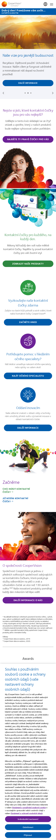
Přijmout (28, 835)
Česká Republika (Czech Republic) (45, 4)
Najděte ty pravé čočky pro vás (28, 139)
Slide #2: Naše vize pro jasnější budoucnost (28, 93)
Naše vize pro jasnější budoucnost (28, 55)
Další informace (28, 82)
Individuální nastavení (28, 819)
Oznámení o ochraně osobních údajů (26, 813)
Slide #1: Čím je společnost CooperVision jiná (25, 93)
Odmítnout (28, 827)
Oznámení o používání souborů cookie (29, 807)
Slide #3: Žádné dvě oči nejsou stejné (30, 93)
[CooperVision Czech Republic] (28, 4)
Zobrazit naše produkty (28, 263)
